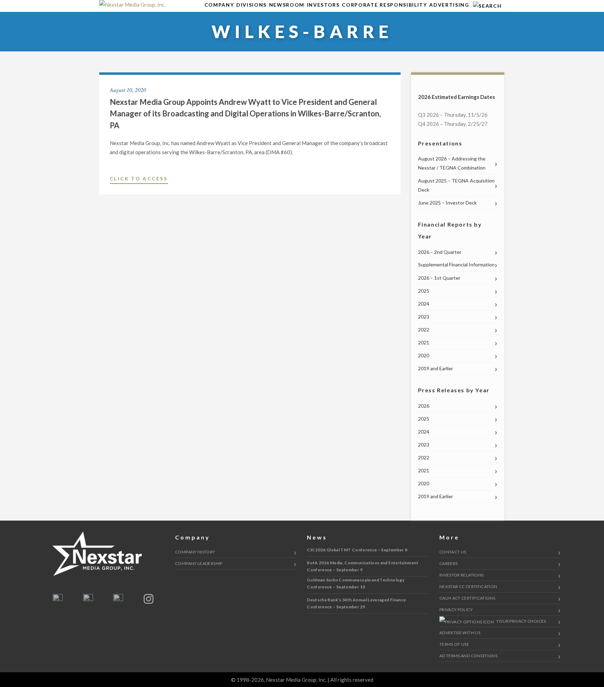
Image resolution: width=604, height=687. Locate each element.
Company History (195, 551)
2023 (423, 317)
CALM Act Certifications (467, 598)
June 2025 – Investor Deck (447, 203)
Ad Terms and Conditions (468, 655)
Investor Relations (461, 575)
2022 (423, 329)
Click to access (139, 180)
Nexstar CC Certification (468, 586)
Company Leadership (198, 563)
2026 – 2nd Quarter (439, 252)
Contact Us (452, 551)
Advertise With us (459, 632)
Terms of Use (454, 644)
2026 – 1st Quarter (439, 278)
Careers (448, 563)
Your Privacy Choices (521, 621)
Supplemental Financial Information (456, 264)
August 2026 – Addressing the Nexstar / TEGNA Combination (452, 163)
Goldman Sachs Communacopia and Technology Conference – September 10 (355, 583)
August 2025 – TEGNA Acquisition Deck (456, 185)
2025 (423, 291)
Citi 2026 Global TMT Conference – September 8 (357, 549)
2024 (423, 304)
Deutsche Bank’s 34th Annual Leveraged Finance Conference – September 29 (356, 603)
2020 (423, 355)
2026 (423, 406)
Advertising (449, 5)
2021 (423, 342)
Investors (323, 5)
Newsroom (286, 5)
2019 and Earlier (435, 368)
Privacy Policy (456, 609)
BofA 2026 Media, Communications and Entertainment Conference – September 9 (362, 566)
